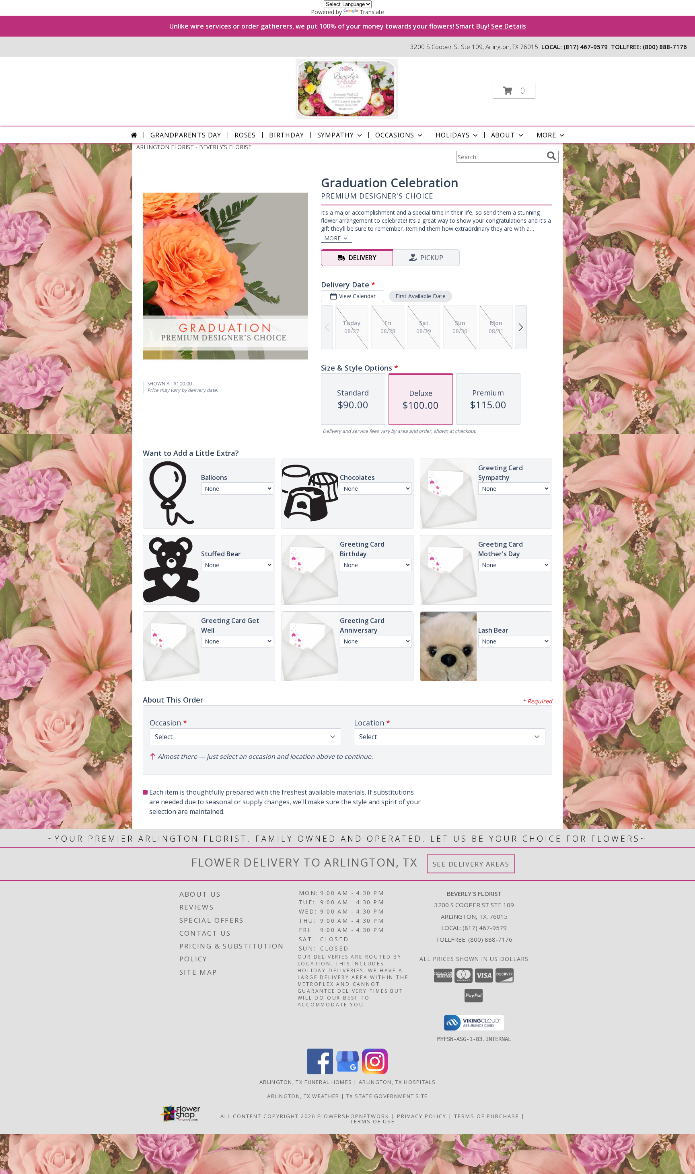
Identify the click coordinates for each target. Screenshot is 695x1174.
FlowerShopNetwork (353, 1116)
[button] (514, 90)
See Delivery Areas (471, 864)
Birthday (286, 135)
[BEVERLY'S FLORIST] (346, 88)
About (503, 135)
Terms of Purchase (486, 1116)
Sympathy (335, 135)
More (546, 135)
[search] (551, 156)
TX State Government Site (387, 1096)
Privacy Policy (421, 1116)
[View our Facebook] (320, 1072)
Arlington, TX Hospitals (397, 1082)
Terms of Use (372, 1121)
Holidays (452, 135)
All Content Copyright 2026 (267, 1116)
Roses (245, 135)
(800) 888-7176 (665, 47)
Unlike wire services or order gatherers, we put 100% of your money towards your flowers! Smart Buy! (347, 26)
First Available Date (420, 296)
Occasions (394, 135)
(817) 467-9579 (585, 47)
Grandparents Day (185, 135)
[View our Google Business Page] (347, 1072)
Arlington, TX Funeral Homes (305, 1082)
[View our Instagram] (375, 1072)
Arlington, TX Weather (303, 1096)
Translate (372, 12)
